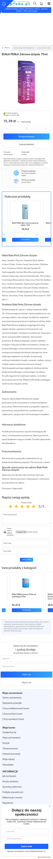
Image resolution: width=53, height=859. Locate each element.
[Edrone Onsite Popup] (26, 429)
